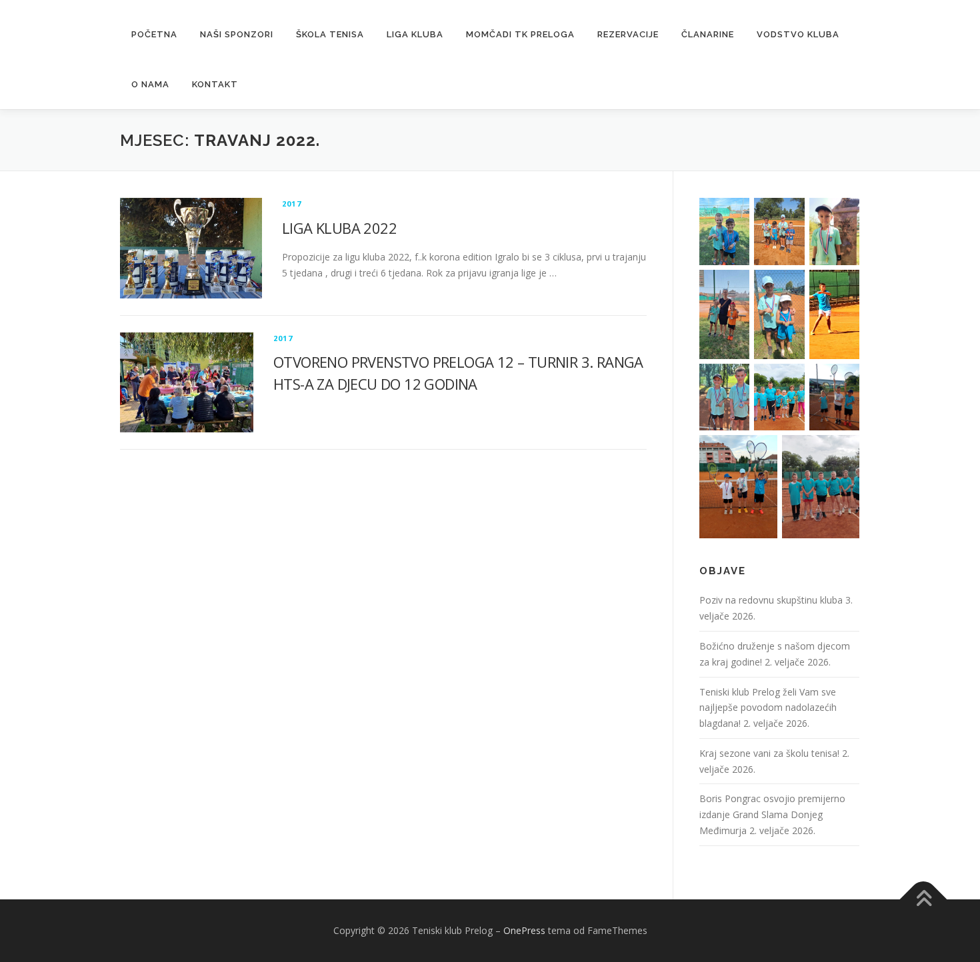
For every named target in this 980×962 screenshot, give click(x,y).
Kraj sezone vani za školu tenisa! (769, 753)
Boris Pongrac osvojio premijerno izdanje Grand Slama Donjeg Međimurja (772, 814)
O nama (150, 84)
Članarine (707, 34)
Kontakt (215, 84)
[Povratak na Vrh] (923, 899)
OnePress (524, 930)
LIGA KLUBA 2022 (339, 228)
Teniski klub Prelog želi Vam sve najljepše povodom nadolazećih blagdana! (768, 708)
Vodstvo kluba (798, 34)
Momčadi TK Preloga (520, 34)
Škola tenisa (330, 34)
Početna (154, 34)
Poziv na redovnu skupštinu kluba (771, 600)
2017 (291, 204)
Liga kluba (415, 34)
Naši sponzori (236, 34)
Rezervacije (628, 34)
